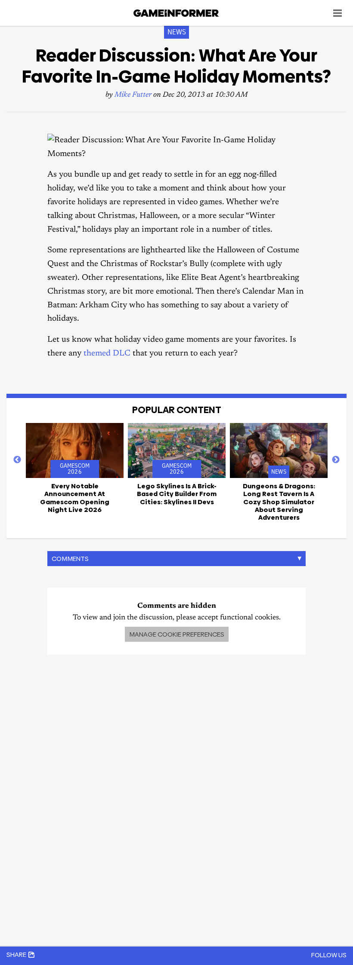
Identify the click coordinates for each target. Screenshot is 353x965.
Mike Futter (133, 95)
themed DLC (107, 353)
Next (335, 460)
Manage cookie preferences (176, 634)
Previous (17, 460)
